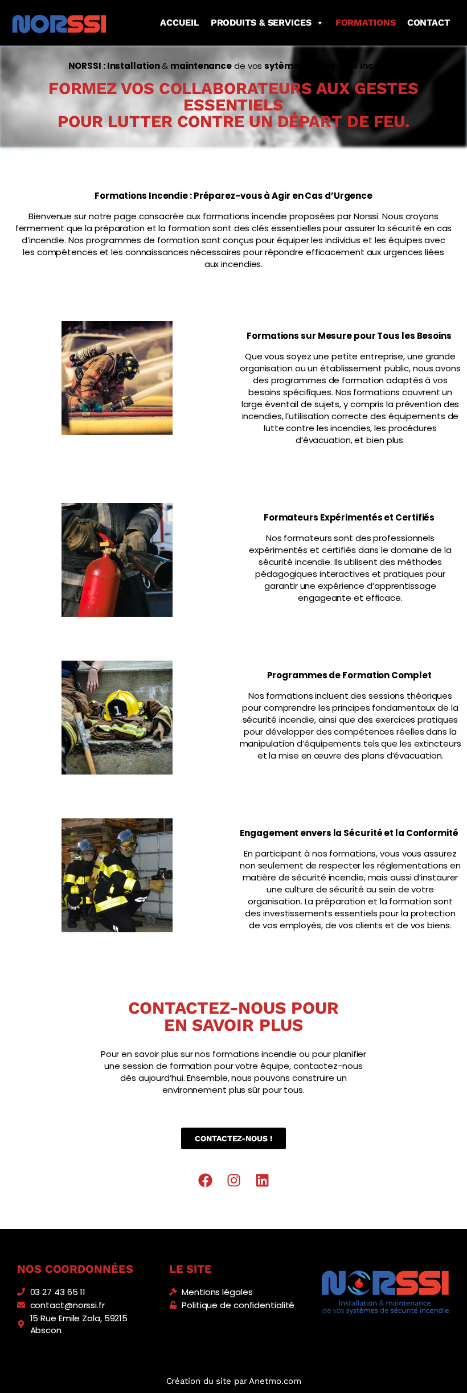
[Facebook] (205, 1180)
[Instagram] (233, 1180)
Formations (365, 22)
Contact (428, 22)
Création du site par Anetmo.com (233, 1381)
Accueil (179, 22)
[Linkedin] (262, 1180)
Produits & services (261, 22)
